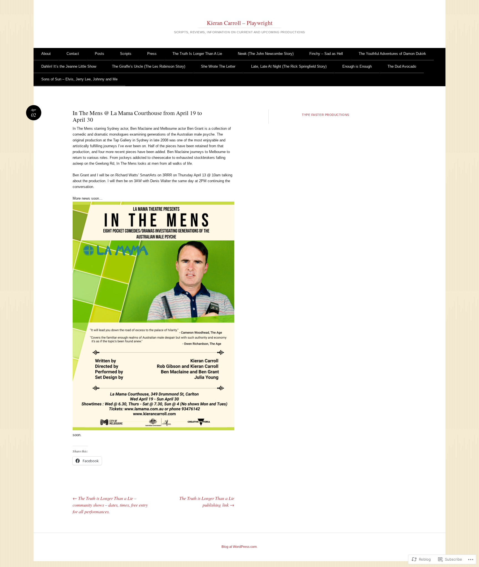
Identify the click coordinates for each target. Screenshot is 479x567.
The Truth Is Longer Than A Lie (197, 54)
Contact (73, 54)
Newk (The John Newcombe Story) (266, 54)
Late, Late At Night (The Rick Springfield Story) (289, 66)
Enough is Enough (357, 66)
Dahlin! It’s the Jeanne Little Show (68, 66)
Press (152, 54)
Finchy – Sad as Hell (326, 54)
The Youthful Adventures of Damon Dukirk (392, 54)
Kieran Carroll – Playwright (239, 23)
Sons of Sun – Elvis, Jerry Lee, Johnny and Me (79, 79)
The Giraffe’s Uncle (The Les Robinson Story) (148, 66)
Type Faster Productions (325, 114)
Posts (99, 54)
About (46, 54)
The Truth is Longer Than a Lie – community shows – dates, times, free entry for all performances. (110, 504)
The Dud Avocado (402, 66)
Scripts (125, 54)
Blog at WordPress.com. (239, 547)
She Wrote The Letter (218, 66)
